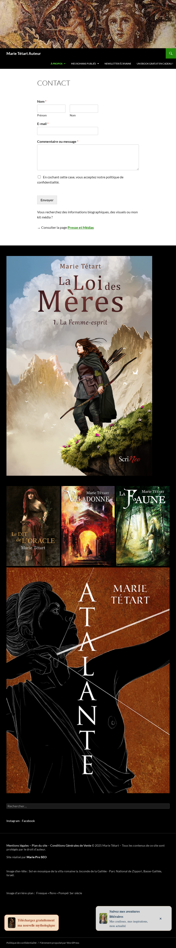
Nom (41, 101)
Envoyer (47, 200)
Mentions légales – (19, 845)
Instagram (13, 821)
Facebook (28, 821)
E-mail (43, 124)
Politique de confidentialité (21, 942)
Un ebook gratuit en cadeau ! (155, 63)
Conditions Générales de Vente (70, 845)
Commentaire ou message (57, 141)
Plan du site (39, 845)
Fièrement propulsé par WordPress (59, 942)
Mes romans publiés (83, 63)
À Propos (56, 63)
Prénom (42, 115)
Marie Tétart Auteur (23, 53)
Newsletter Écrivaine (118, 63)
